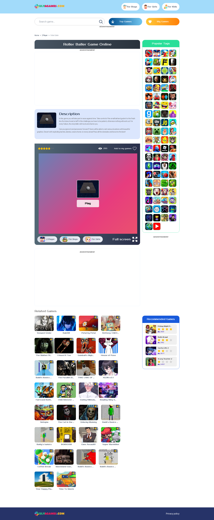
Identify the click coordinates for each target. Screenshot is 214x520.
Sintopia (44, 422)
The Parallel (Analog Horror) (67, 378)
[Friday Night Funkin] (156, 105)
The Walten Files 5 (45, 355)
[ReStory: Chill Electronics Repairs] (110, 323)
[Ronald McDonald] (172, 148)
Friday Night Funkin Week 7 (165, 326)
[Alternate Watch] (172, 62)
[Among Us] (156, 70)
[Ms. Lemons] (164, 139)
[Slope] (172, 165)
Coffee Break (44, 467)
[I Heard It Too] (64, 345)
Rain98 (66, 333)
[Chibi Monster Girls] (66, 390)
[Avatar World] (148, 79)
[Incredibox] (156, 122)
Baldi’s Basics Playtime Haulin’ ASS (87, 467)
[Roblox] (164, 148)
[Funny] (164, 105)
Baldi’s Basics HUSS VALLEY (109, 467)
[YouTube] (156, 226)
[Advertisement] (87, 78)
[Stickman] (148, 183)
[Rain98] (66, 323)
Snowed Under (44, 333)
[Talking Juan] (148, 191)
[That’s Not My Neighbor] (156, 191)
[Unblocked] (172, 200)
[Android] (164, 70)
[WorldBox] (148, 226)
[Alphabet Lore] (164, 62)
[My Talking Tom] (172, 139)
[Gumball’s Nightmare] (86, 345)
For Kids (172, 7)
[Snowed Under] (44, 323)
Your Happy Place (45, 489)
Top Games (125, 21)
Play (88, 203)
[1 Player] (148, 53)
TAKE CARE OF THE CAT (87, 378)
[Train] (164, 200)
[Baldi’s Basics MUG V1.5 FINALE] (44, 368)
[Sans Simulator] (148, 157)
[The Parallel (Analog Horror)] (66, 368)
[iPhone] (172, 122)
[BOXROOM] (66, 434)
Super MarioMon (110, 444)
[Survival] (172, 183)
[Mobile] (164, 131)
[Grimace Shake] (172, 113)
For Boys (132, 7)
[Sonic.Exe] (148, 174)
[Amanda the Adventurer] (148, 70)
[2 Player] (156, 53)
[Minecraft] (156, 131)
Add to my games (123, 149)
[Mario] (148, 131)
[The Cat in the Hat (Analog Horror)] (66, 412)
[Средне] (44, 148)
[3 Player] (164, 53)
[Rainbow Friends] (156, 148)
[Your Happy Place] (44, 479)
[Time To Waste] (66, 479)
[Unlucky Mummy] (88, 412)
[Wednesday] (172, 217)
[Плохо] (39, 148)
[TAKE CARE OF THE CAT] (86, 368)
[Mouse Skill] (156, 139)
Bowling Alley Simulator (109, 400)
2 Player (50, 239)
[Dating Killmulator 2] (88, 390)
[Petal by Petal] (88, 323)
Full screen (122, 239)
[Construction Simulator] (164, 88)
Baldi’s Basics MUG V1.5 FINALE (45, 378)
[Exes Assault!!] (88, 434)
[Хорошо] (46, 148)
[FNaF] (148, 105)
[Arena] (172, 70)
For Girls (152, 7)
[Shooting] (172, 157)
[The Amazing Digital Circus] (164, 191)
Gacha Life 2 (163, 348)
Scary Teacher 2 (165, 359)
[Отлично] (49, 148)
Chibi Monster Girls (67, 400)
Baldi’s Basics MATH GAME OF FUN (111, 422)
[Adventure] (156, 62)
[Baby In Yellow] (156, 79)
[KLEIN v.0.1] (108, 368)
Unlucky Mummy (88, 422)
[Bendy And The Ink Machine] (164, 79)
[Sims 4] (148, 165)
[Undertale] (156, 217)
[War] (164, 217)
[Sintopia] (44, 412)
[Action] (148, 62)
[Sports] (164, 174)
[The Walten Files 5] (44, 345)
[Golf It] (156, 113)
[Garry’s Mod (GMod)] (148, 113)
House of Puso (108, 355)
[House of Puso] (108, 345)
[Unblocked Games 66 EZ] (156, 209)
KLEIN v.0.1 (108, 378)
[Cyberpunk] (172, 88)
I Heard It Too (64, 355)
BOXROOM (66, 444)
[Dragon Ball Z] (148, 96)
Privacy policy (172, 513)
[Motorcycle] (148, 139)
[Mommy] (172, 131)
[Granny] (164, 113)
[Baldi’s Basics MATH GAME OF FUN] (110, 412)
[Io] (164, 122)
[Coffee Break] (44, 457)
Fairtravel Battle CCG (45, 400)
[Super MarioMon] (110, 434)
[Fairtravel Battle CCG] (44, 390)
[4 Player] (172, 53)
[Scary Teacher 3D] (156, 157)
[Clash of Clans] (156, 88)
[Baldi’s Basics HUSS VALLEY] (108, 457)
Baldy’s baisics (44, 444)
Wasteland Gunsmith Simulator (65, 467)
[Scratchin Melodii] (164, 157)
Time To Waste (66, 489)
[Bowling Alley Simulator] (108, 390)
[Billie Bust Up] (172, 79)
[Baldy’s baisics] (44, 434)
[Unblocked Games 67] (164, 209)
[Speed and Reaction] (156, 174)
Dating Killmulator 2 (89, 400)
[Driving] (156, 96)
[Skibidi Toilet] (164, 165)
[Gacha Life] (172, 105)
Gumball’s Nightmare (87, 355)
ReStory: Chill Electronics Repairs (111, 333)
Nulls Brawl (163, 337)
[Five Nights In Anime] (172, 96)
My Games (163, 21)
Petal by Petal (88, 333)
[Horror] (148, 122)
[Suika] (164, 183)
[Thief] (172, 191)
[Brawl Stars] (148, 88)
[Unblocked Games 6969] (172, 209)
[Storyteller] (156, 183)
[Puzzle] (148, 148)
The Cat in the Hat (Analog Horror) (67, 422)
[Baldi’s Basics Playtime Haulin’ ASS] (86, 457)
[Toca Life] (156, 200)
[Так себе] (41, 148)
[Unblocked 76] (148, 209)
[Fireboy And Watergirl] (164, 96)
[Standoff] (172, 174)
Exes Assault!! (88, 444)
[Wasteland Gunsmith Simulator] (64, 457)
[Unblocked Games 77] (148, 217)
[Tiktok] (148, 200)
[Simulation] (156, 165)
